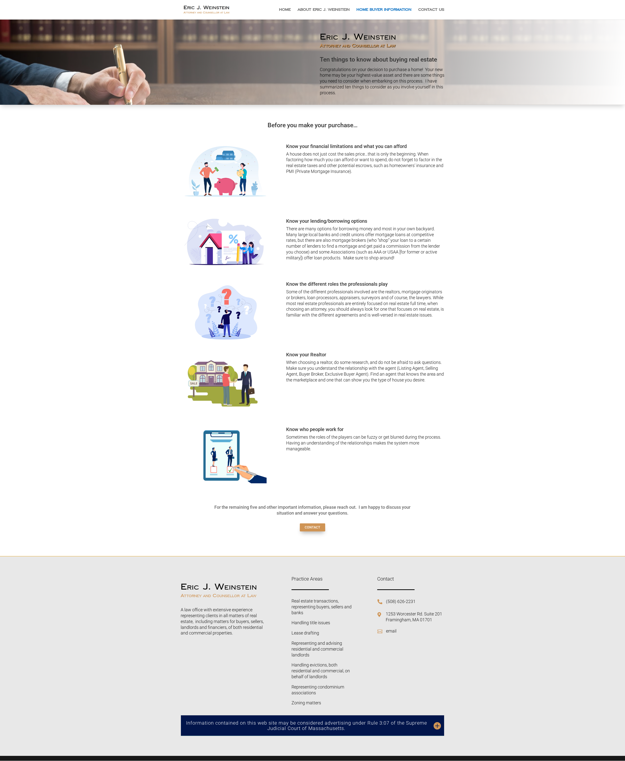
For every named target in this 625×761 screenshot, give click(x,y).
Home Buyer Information (383, 10)
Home (285, 10)
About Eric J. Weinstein (324, 10)
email (391, 631)
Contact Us (431, 10)
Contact (312, 527)
